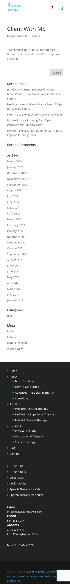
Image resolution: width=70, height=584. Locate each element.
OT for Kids (17, 477)
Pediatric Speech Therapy (31, 420)
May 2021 (13, 277)
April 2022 (13, 213)
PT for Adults (18, 472)
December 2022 (17, 173)
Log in (11, 331)
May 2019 (13, 294)
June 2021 (13, 271)
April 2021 (13, 283)
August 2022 (15, 190)
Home (13, 371)
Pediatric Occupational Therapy (35, 414)
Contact (14, 453)
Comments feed (17, 342)
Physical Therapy (25, 430)
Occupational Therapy (29, 436)
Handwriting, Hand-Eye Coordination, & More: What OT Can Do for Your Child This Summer (33, 94)
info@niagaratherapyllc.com (24, 511)
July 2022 (12, 196)
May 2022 (13, 208)
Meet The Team (25, 381)
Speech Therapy (25, 442)
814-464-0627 (15, 520)
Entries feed (14, 337)
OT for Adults (18, 483)
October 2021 (15, 248)
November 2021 (17, 242)
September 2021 (17, 254)
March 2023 (14, 161)
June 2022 (13, 202)
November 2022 (17, 179)
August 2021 (15, 260)
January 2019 (15, 300)
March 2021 (14, 289)
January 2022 (15, 231)
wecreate (16, 35)
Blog (10, 316)
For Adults (16, 426)
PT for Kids (16, 466)
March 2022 (14, 219)
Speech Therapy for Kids (25, 489)
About (13, 376)
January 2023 (15, 167)
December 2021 (17, 237)
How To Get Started (27, 387)
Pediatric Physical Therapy (31, 409)
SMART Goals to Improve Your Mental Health (35, 114)
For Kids (15, 404)
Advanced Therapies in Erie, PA (34, 392)
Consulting (22, 398)
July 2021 (12, 266)
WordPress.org (16, 348)
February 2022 (16, 225)
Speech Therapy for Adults (26, 495)
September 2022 (17, 184)
